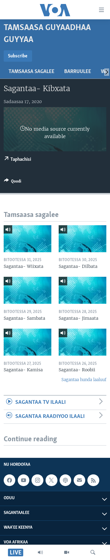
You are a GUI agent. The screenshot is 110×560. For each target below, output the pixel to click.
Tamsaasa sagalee (31, 72)
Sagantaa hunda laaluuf (83, 379)
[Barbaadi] (93, 552)
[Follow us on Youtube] (23, 480)
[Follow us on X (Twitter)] (51, 480)
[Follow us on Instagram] (37, 480)
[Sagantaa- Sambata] (27, 290)
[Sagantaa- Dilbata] (82, 238)
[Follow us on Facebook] (9, 480)
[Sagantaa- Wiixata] (27, 238)
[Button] (12, 182)
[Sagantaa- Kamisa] (27, 342)
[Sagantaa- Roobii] (82, 342)
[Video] (66, 552)
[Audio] (40, 552)
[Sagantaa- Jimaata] (82, 290)
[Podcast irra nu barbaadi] (65, 480)
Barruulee (77, 72)
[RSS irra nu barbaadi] (93, 480)
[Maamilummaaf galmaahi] (79, 480)
